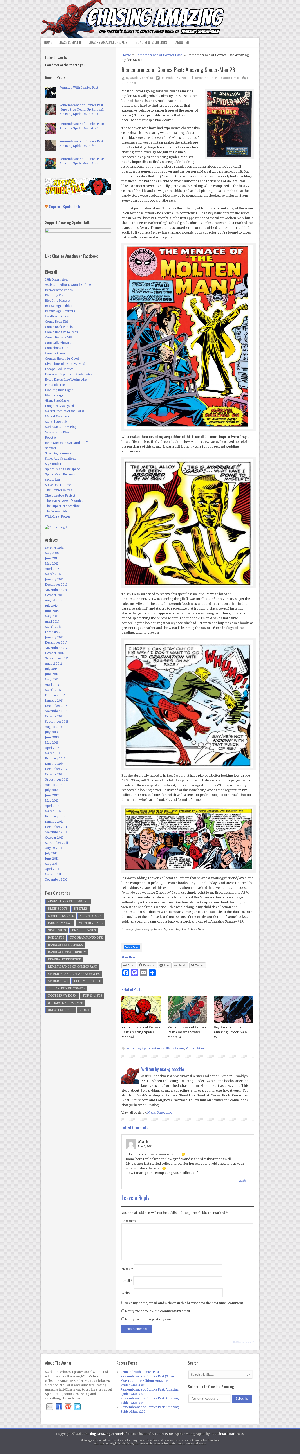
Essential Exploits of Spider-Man (69, 374)
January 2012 (54, 822)
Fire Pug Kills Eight (59, 390)
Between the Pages (59, 290)
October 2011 (54, 837)
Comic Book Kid (56, 322)
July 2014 (51, 669)
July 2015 (51, 606)
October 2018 (54, 548)
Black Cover (175, 1048)
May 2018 (52, 553)
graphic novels (61, 916)
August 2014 (53, 664)
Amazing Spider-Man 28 (145, 1048)
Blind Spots (58, 909)
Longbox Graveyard (59, 406)
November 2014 (56, 648)
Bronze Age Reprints (60, 311)
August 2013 (53, 727)
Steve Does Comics (58, 485)
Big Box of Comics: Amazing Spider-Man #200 (230, 1032)
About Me (182, 42)
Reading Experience (64, 959)
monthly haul (90, 923)
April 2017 (52, 569)
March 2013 (53, 753)
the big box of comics (66, 988)
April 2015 (52, 621)
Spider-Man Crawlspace (62, 469)
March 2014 (53, 690)
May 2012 (52, 801)
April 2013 (52, 748)
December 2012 (56, 769)
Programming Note (86, 937)
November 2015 (56, 590)
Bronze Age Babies (58, 306)
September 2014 (57, 658)
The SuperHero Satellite (62, 506)
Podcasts (56, 937)
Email (127, 1281)
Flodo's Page (54, 395)
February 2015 (55, 632)
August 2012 (53, 785)
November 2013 (56, 711)
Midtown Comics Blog (61, 427)
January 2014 (54, 700)
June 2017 (51, 558)
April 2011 (52, 869)
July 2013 (51, 732)
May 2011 (51, 864)
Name (127, 1269)
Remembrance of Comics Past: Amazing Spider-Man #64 (187, 1032)
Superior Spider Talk (64, 206)
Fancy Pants (164, 1434)
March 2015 (53, 627)
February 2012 (55, 816)
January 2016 (54, 579)
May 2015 (51, 616)
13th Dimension (56, 279)
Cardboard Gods (57, 316)
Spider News (58, 981)
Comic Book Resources (61, 332)
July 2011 (51, 853)
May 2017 (51, 563)
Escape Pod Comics (59, 369)
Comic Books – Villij (59, 337)
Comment (129, 1221)
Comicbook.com (56, 348)
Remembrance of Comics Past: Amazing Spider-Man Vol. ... (140, 1032)
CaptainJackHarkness (227, 1434)
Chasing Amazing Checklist (108, 42)
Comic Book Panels (59, 327)
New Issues (57, 930)
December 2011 (56, 827)
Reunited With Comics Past (78, 88)
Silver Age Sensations (60, 459)
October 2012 (54, 774)
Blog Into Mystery (58, 300)
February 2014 (55, 695)
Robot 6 (50, 437)
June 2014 (52, 674)
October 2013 (54, 716)
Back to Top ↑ (243, 1342)
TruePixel (119, 1434)
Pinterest (68, 1406)
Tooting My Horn (62, 995)
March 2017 (53, 574)
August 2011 (53, 848)
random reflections (65, 945)
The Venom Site (56, 511)
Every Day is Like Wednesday (66, 379)
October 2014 (54, 653)
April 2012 (52, 806)
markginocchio (172, 1069)
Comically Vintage (58, 343)
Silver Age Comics (58, 453)
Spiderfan (52, 480)
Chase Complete (69, 42)
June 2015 (52, 611)
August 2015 (53, 600)
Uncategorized (60, 1010)
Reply (242, 1181)
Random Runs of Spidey (67, 952)
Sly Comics (53, 464)
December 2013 (56, 706)
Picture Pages (84, 930)
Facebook (58, 1406)
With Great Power (57, 516)
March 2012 (53, 811)
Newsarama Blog (57, 432)
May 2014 (52, 679)
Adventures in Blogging (68, 901)
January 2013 (54, 764)
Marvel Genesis (56, 422)
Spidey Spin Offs (87, 981)
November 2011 (56, 832)
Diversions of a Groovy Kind (65, 364)
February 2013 (55, 758)
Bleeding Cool (55, 295)
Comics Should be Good (62, 358)
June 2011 (51, 858)
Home (48, 42)
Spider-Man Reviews (60, 474)
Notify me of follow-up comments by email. (158, 1311)
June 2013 (52, 737)
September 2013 (57, 721)
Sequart (50, 448)
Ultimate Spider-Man (65, 1003)
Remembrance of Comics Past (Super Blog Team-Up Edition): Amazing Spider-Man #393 (81, 109)
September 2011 (56, 843)
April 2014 (52, 685)
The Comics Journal (59, 490)
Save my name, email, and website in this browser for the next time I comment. (184, 1303)
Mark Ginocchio (141, 78)
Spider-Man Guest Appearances (74, 974)
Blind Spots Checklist (152, 42)
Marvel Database (57, 416)
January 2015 (54, 637)
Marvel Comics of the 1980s (64, 411)
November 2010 (56, 880)
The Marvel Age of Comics (64, 501)
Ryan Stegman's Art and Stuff (66, 443)
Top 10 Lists (92, 995)
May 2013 (52, 743)
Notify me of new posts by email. (149, 1319)
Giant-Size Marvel (57, 401)
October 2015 (54, 595)
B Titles (81, 909)
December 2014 (56, 642)
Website (127, 1293)
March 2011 (53, 874)
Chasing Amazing (97, 1434)
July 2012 (51, 790)
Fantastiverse (55, 385)
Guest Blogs (90, 916)
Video (84, 1010)
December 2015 (56, 585)
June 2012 (52, 795)
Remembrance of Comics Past (159, 55)
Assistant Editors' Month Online (68, 285)
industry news (60, 923)
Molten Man (194, 1048)
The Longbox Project (60, 495)
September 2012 (57, 779)
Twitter (77, 1406)
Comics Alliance (56, 353)
